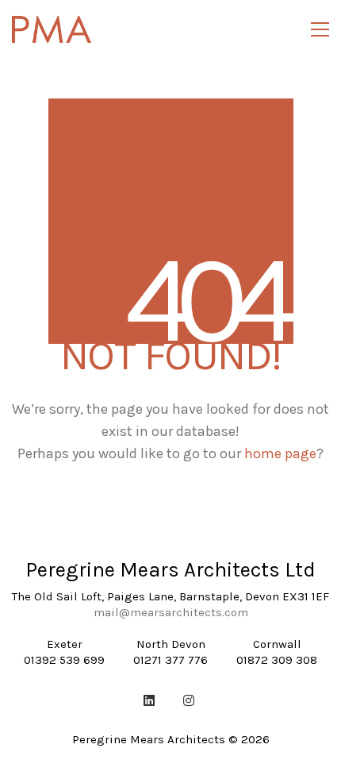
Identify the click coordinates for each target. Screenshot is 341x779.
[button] (320, 29)
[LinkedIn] (149, 700)
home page (280, 453)
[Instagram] (189, 700)
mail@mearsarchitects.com (171, 612)
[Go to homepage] (51, 29)
